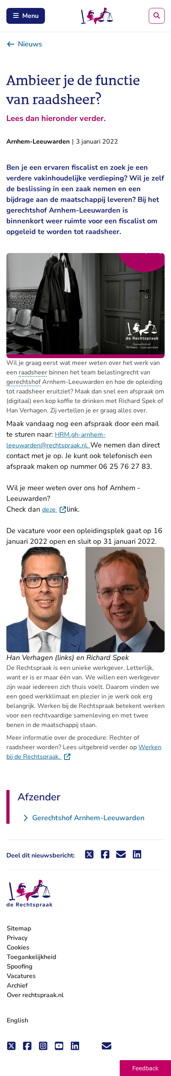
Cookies (18, 947)
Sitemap (19, 928)
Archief (17, 985)
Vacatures (21, 976)
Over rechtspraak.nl (35, 995)
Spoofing (20, 966)
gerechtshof (23, 382)
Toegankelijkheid (31, 957)
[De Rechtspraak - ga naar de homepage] (29, 894)
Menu (30, 16)
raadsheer (33, 372)
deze (54, 509)
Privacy (17, 938)
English (17, 1020)
